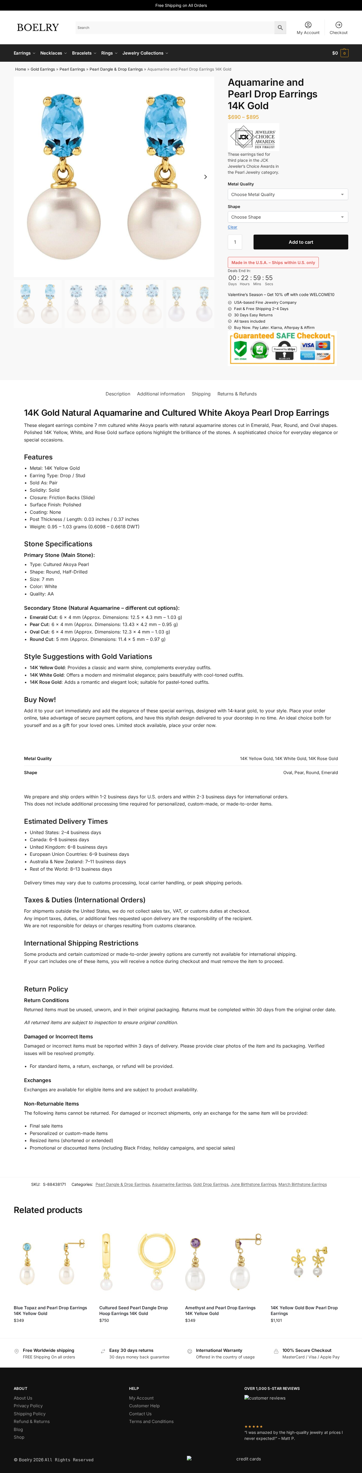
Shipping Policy (30, 1413)
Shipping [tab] (201, 394)
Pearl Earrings (72, 69)
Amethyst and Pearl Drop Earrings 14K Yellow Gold (220, 1310)
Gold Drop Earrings (210, 1184)
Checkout (339, 32)
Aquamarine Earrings (171, 1184)
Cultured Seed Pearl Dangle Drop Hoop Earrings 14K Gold (133, 1310)
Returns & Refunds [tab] (237, 394)
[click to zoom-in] (114, 177)
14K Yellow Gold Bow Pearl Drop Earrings (304, 1310)
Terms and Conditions (151, 1421)
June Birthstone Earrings (253, 1184)
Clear (232, 227)
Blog (18, 1429)
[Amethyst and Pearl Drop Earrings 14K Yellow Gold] (223, 1262)
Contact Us (140, 1413)
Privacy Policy (28, 1405)
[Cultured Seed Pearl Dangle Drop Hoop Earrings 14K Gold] (138, 1262)
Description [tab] (118, 394)
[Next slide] (205, 177)
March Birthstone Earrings (302, 1184)
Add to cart (301, 242)
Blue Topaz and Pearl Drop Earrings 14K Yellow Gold (50, 1310)
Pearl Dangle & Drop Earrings (116, 69)
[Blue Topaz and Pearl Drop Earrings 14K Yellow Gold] (52, 1262)
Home (20, 69)
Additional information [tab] (161, 394)
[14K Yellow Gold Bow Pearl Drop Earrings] (309, 1262)
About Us (23, 1398)
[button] (340, 53)
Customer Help (144, 1405)
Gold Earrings (43, 69)
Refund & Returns (32, 1421)
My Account (308, 32)
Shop (19, 1437)
